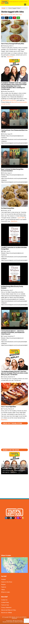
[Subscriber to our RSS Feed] (23, 518)
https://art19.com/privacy (9, 100)
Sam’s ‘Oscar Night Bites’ (8, 406)
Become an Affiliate (6, 612)
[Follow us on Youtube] (15, 518)
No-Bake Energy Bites (7, 208)
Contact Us (4, 600)
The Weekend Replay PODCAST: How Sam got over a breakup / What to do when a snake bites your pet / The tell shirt (14, 373)
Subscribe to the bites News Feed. (12, 14)
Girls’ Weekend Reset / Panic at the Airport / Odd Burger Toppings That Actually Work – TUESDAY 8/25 (14, 466)
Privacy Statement (6, 607)
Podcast (3, 579)
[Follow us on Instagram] (11, 518)
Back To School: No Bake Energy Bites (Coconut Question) (12, 170)
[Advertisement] (14, 486)
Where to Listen (5, 592)
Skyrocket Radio (18, 620)
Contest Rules (5, 602)
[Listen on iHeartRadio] (20, 518)
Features (3, 587)
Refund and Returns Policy (8, 610)
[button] (25, 4)
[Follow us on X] (8, 518)
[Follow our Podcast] (18, 518)
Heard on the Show (6, 582)
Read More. (10, 56)
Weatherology (22, 622)
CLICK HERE (21, 217)
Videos (3, 589)
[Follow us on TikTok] (13, 518)
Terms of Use (5, 605)
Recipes (3, 584)
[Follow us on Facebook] (6, 518)
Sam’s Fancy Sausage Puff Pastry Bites (12, 43)
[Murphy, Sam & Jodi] (14, 512)
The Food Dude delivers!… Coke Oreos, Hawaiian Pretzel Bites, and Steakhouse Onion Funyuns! (12, 332)
